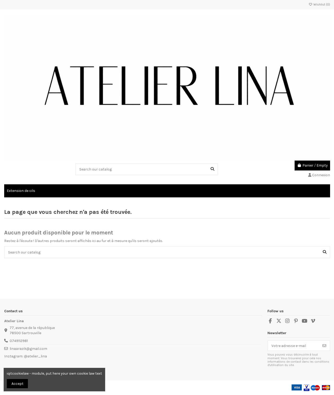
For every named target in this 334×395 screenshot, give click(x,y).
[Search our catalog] (212, 169)
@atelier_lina (35, 356)
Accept (17, 383)
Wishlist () (321, 4)
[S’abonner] (324, 346)
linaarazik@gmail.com (28, 348)
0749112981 (19, 341)
